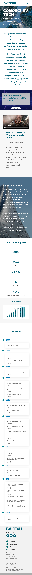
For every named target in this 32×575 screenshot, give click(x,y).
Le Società (13, 544)
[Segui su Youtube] (11, 535)
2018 (8, 400)
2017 (8, 378)
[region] (16, 100)
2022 (8, 446)
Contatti (12, 549)
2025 (8, 512)
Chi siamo (13, 541)
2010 (8, 367)
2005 (8, 340)
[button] (14, 108)
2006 (8, 351)
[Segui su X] (7, 535)
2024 (8, 479)
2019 (8, 416)
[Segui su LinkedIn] (14, 535)
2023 (8, 465)
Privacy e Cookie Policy (10, 571)
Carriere (12, 547)
